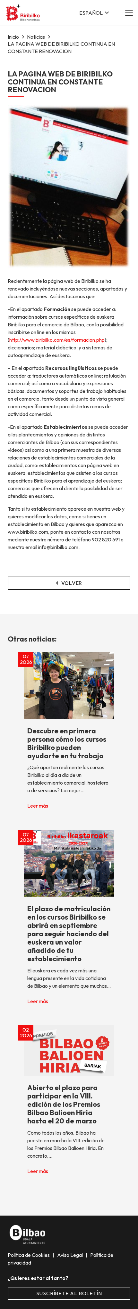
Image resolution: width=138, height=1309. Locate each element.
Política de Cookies (29, 1255)
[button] (94, 13)
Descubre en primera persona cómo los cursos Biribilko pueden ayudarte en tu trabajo (66, 743)
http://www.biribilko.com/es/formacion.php (57, 340)
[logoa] (23, 13)
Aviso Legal (70, 1255)
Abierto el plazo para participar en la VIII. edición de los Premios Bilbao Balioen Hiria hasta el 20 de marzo (63, 1104)
